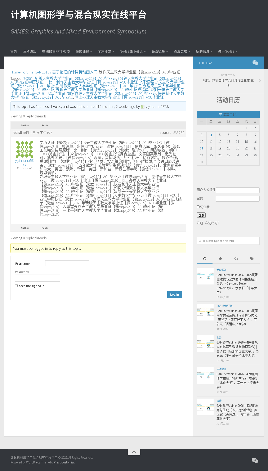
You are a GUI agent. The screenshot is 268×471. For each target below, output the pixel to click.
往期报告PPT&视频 (56, 51)
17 (201, 148)
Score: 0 (165, 133)
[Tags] (252, 259)
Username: (22, 263)
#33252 (178, 133)
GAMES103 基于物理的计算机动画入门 (66, 72)
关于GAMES (226, 51)
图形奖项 (180, 51)
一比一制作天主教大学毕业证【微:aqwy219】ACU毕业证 (91, 82)
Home (15, 72)
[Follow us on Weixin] (255, 62)
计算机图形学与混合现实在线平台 (78, 14)
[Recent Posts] (205, 259)
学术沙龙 (104, 51)
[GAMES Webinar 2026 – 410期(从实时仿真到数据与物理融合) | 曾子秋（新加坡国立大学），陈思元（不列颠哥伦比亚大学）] (205, 343)
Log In (174, 294)
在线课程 (82, 51)
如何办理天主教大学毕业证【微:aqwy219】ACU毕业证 (111, 93)
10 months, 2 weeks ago (116, 106)
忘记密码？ (213, 223)
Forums (27, 72)
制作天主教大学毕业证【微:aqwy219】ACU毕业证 (100, 86)
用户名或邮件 (206, 190)
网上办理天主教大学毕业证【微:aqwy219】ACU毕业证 (119, 97)
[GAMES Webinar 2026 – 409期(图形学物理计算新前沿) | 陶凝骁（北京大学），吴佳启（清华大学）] (205, 375)
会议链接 (158, 51)
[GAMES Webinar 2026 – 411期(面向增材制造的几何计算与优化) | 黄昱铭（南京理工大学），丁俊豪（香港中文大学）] (205, 312)
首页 (13, 51)
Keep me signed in (31, 286)
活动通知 (29, 51)
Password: (22, 272)
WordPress (33, 462)
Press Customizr (64, 462)
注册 (200, 223)
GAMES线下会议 (131, 51)
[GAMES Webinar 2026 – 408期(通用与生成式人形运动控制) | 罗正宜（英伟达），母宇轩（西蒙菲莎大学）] (205, 407)
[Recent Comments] (236, 259)
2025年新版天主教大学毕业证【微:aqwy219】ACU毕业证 (69, 78)
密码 (200, 198)
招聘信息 (202, 51)
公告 (219, 306)
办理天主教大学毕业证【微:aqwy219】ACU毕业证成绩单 (102, 89)
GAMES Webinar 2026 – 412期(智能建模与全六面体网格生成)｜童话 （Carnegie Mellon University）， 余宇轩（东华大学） (237, 283)
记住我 (205, 207)
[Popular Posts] (220, 259)
